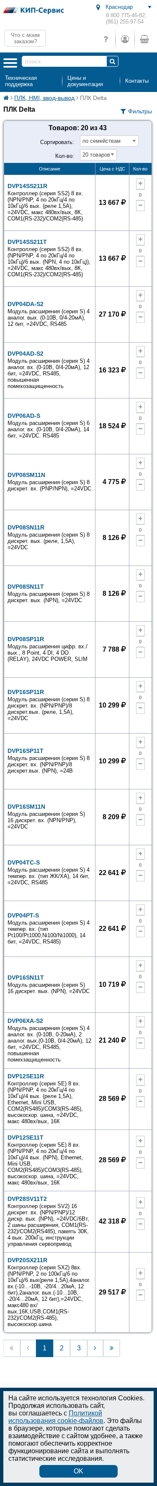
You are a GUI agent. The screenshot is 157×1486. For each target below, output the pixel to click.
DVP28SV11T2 (48, 1221)
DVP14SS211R (45, 202)
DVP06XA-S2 (49, 1040)
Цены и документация (85, 81)
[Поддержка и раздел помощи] (105, 39)
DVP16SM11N (46, 816)
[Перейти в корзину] (144, 39)
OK (78, 1471)
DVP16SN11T (49, 984)
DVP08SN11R (49, 537)
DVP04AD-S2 (49, 369)
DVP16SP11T (49, 760)
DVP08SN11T (49, 593)
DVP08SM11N (49, 482)
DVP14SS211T (49, 258)
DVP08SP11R (48, 649)
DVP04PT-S (49, 928)
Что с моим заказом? (25, 38)
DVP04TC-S (49, 872)
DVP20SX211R (49, 1292)
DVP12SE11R (45, 1098)
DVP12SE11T (45, 1160)
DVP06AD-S (49, 425)
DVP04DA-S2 (49, 314)
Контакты (137, 81)
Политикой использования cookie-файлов (55, 1417)
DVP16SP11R (49, 705)
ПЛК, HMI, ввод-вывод (44, 97)
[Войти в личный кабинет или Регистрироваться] (124, 39)
